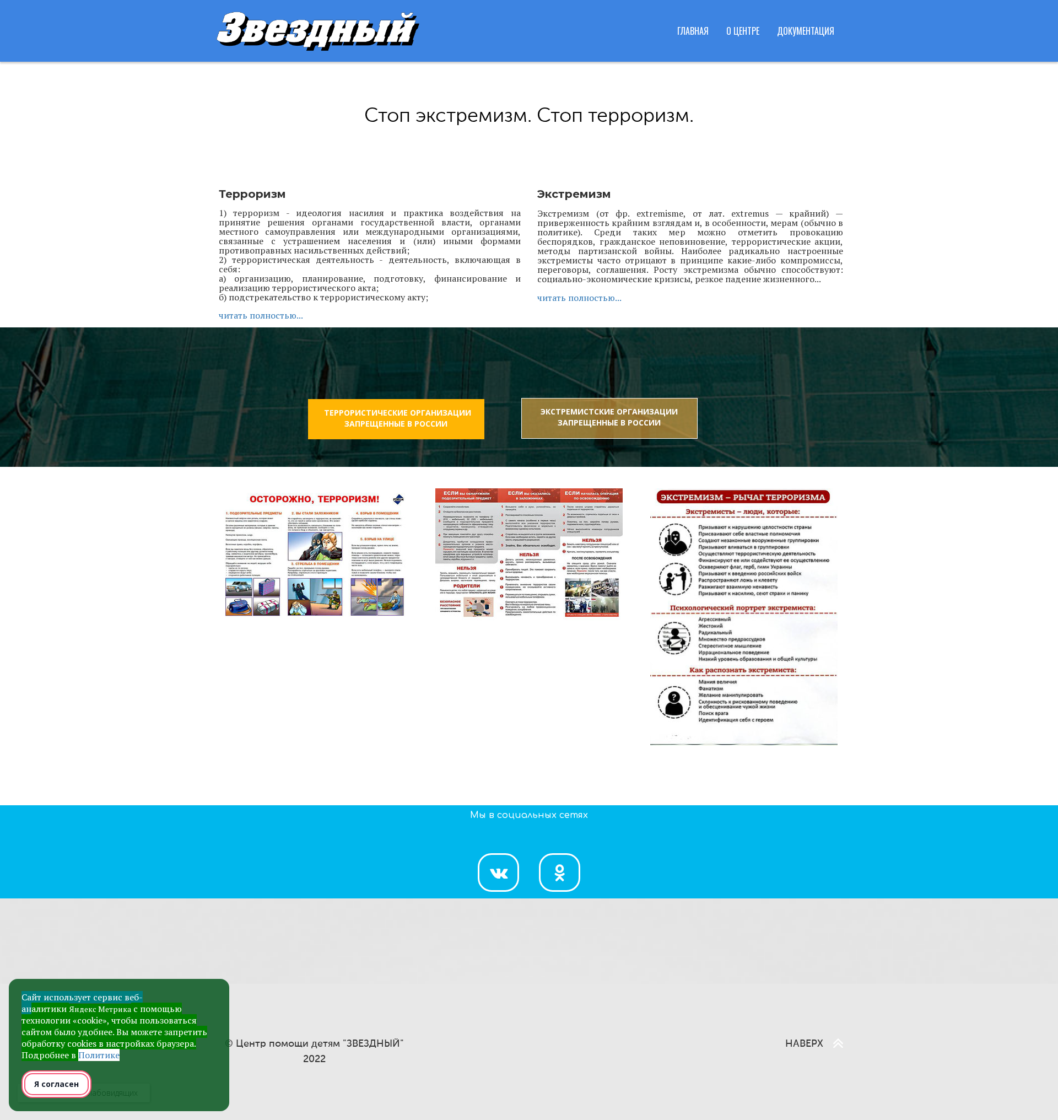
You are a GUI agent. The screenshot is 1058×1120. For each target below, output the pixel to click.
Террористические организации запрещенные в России (397, 418)
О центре (742, 30)
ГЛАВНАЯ (693, 30)
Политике (99, 1055)
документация (805, 30)
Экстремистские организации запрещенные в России (609, 417)
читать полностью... (261, 315)
